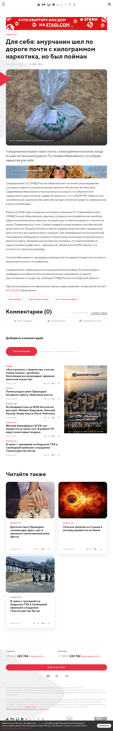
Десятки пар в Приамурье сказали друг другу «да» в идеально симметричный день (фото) (30, 531)
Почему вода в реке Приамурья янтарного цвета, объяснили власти (29, 393)
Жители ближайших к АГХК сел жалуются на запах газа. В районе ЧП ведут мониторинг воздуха (30, 429)
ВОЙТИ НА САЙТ (56, 667)
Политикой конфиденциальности (16, 728)
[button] (66, 676)
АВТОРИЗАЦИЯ (21, 351)
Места (9, 388)
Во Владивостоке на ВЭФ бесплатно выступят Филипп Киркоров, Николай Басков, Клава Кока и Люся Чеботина (30, 410)
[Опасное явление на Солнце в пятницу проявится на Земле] (101, 549)
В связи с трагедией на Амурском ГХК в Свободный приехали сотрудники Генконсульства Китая (32, 447)
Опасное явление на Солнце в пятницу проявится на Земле (82, 528)
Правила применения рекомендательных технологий (27, 709)
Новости (11, 35)
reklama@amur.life (90, 656)
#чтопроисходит (66, 299)
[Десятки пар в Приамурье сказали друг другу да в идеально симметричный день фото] (49, 549)
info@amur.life (36, 656)
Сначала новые (80, 313)
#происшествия (38, 299)
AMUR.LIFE (13, 290)
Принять (104, 726)
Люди (9, 366)
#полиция (15, 299)
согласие (40, 723)
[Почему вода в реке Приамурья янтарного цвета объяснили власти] (59, 399)
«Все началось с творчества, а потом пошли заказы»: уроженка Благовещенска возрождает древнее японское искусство (30, 374)
